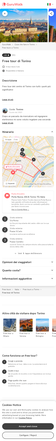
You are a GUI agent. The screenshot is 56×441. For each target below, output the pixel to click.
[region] (28, 161)
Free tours (6, 289)
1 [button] (42, 174)
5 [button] (22, 150)
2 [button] (33, 159)
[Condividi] (51, 13)
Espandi (11, 184)
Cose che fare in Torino (25, 44)
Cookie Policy (25, 418)
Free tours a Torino (10, 47)
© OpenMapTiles (30, 184)
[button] (13, 172)
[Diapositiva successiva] (49, 27)
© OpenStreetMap (44, 184)
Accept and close (28, 426)
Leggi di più (7, 99)
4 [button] (21, 154)
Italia (17, 289)
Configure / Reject (28, 435)
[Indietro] (5, 13)
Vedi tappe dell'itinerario (30, 253)
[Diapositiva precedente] (6, 27)
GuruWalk (6, 44)
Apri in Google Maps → (20, 210)
